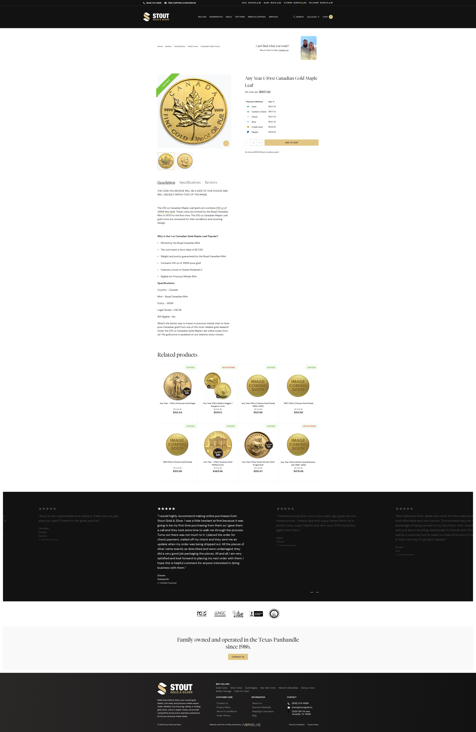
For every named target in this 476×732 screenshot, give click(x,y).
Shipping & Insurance (263, 711)
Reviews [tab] (211, 182)
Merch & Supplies (257, 17)
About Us (257, 703)
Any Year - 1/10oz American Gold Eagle (177, 403)
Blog (254, 715)
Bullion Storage (223, 691)
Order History (224, 715)
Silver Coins (236, 687)
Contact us (283, 50)
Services (273, 17)
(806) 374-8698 (154, 3)
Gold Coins (221, 687)
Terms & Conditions (227, 711)
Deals (229, 17)
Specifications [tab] (190, 182)
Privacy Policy (224, 707)
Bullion (202, 17)
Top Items (240, 17)
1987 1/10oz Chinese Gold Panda (298, 403)
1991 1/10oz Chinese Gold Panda (177, 462)
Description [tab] (166, 182)
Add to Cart (291, 142)
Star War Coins (268, 687)
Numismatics (216, 17)
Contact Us (238, 657)
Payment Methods (261, 707)
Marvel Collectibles (288, 687)
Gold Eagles (251, 687)
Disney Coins (307, 687)
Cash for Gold (241, 691)
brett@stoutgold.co (302, 707)
